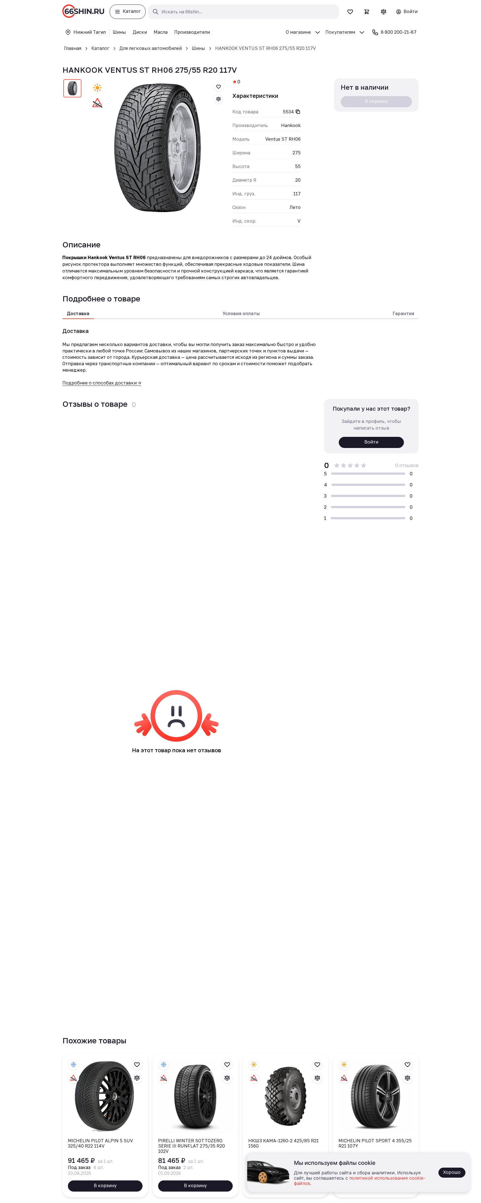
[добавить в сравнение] (218, 99)
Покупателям (340, 32)
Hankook (291, 125)
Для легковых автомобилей (150, 48)
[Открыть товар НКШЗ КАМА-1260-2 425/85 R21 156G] (285, 1125)
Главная (72, 48)
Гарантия (403, 313)
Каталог (100, 48)
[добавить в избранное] (218, 87)
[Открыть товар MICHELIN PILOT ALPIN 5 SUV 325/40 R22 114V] (105, 1125)
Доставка (78, 313)
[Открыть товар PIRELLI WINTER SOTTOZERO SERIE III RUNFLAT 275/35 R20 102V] (195, 1125)
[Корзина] (366, 11)
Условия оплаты (241, 313)
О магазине (298, 32)
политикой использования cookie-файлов (359, 1180)
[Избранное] (350, 11)
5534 (288, 112)
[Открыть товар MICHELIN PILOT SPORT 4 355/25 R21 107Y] (376, 1125)
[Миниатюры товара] (72, 89)
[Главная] (83, 11)
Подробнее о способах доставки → (101, 383)
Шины (198, 48)
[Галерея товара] (157, 147)
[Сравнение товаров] (383, 11)
